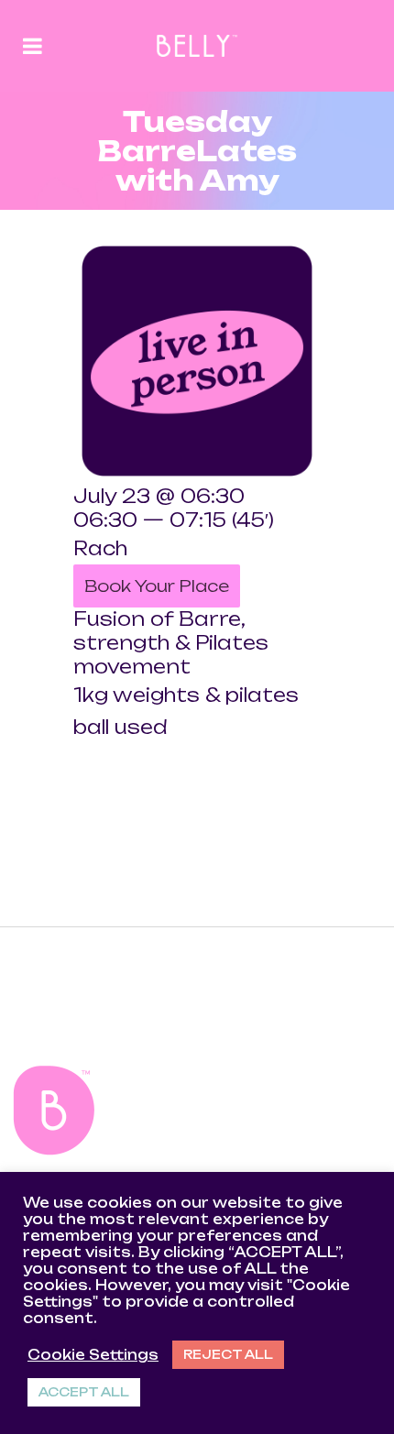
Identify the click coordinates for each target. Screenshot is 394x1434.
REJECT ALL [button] (228, 1354)
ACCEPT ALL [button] (83, 1392)
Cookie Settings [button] (93, 1355)
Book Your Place (156, 586)
